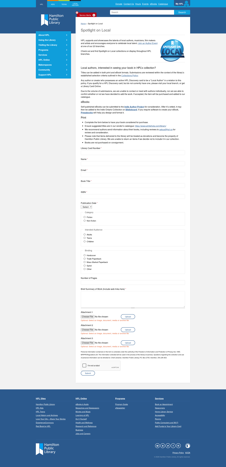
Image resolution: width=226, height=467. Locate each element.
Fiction (89, 217)
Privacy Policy (178, 452)
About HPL (43, 34)
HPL (41, 4)
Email (84, 170)
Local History (75, 4)
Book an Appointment (164, 404)
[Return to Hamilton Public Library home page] (53, 20)
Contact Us (129, 3)
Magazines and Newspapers (87, 408)
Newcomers (160, 408)
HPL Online (44, 59)
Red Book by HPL (43, 426)
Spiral (89, 265)
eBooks (153, 3)
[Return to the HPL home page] (47, 454)
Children (90, 241)
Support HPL (44, 74)
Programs (43, 49)
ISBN (84, 192)
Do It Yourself (81, 419)
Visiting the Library (47, 44)
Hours (138, 3)
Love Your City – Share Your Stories (51, 419)
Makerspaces (45, 64)
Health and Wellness (84, 422)
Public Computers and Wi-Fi (166, 422)
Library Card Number (91, 148)
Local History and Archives (47, 415)
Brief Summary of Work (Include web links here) (103, 288)
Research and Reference (86, 426)
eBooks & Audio (82, 404)
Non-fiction (91, 220)
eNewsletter (120, 408)
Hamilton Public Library (45, 404)
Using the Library (47, 39)
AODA (187, 452)
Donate (118, 3)
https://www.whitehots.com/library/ (150, 125)
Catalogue (163, 3)
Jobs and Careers (83, 433)
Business (79, 430)
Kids (53, 4)
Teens (64, 4)
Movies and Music (83, 411)
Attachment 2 (87, 325)
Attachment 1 (87, 312)
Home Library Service (164, 411)
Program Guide (121, 404)
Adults (89, 234)
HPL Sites (41, 398)
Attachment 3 (87, 338)
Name (84, 159)
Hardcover (91, 255)
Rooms (158, 419)
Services (42, 54)
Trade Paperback (94, 258)
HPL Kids (39, 408)
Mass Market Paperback (97, 262)
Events (145, 3)
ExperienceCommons (45, 422)
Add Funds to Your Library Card (168, 426)
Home (83, 23)
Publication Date (89, 202)
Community (44, 69)
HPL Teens (40, 411)
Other (89, 269)
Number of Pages (89, 277)
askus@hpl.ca (166, 129)
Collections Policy (129, 75)
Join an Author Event (147, 43)
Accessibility (160, 415)
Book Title (86, 181)
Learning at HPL (82, 415)
